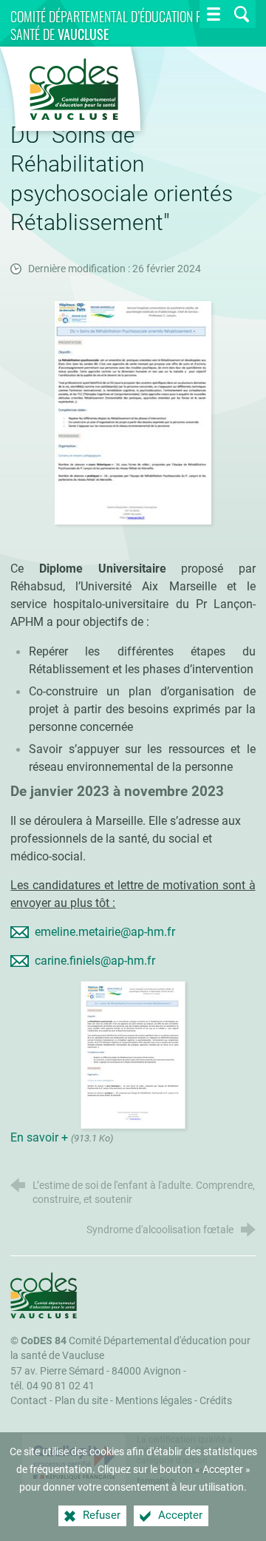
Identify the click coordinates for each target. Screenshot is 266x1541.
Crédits (216, 1401)
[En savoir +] (133, 1054)
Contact (28, 1401)
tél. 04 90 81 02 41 (52, 1386)
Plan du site (81, 1401)
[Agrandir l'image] (133, 412)
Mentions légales (153, 1401)
